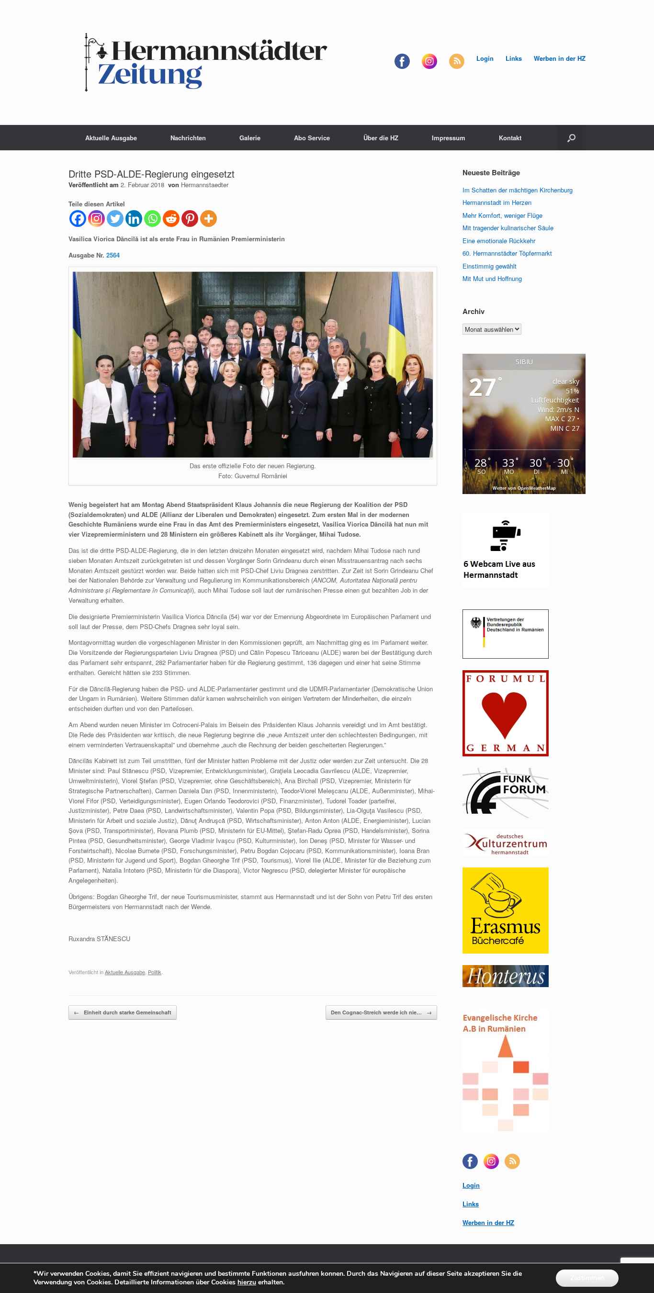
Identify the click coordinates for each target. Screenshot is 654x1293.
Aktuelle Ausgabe (111, 137)
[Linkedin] (133, 218)
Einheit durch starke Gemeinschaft (122, 1012)
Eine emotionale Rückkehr (498, 240)
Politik (154, 972)
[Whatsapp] (152, 218)
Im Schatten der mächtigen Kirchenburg (517, 189)
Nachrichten (188, 137)
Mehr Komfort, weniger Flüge (502, 215)
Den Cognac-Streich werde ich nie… (381, 1012)
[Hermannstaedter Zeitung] (204, 62)
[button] (571, 137)
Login (485, 58)
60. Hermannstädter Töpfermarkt (507, 253)
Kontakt (510, 137)
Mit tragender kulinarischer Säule (507, 227)
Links (514, 58)
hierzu (246, 1282)
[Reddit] (171, 218)
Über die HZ (380, 137)
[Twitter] (115, 218)
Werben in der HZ (560, 58)
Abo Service (312, 137)
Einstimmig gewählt (489, 265)
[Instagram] (96, 218)
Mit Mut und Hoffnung (492, 278)
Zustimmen (587, 1277)
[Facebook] (77, 218)
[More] (208, 218)
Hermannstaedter (204, 184)
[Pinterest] (189, 218)
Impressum (448, 137)
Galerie (249, 137)
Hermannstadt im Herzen (496, 202)
